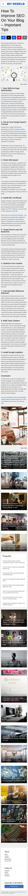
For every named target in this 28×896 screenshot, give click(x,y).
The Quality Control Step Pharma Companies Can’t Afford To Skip (14, 526)
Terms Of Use (8, 861)
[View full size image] (14, 74)
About (6, 854)
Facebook (7, 870)
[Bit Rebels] (15, 5)
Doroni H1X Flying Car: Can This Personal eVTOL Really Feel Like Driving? (14, 738)
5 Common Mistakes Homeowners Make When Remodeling (11, 758)
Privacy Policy (8, 859)
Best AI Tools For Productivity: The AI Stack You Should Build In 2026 (14, 642)
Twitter (6, 872)
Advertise (7, 857)
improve (5, 99)
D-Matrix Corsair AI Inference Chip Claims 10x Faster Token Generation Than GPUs (13, 698)
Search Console (20, 129)
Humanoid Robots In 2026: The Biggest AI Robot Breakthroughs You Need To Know (14, 622)
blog (9, 49)
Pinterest (7, 874)
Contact (6, 856)
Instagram (7, 875)
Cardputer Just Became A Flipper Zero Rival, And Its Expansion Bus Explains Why (14, 839)
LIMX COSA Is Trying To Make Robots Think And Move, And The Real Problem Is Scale (13, 663)
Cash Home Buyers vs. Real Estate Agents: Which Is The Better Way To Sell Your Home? (13, 547)
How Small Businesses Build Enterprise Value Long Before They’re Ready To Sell (13, 505)
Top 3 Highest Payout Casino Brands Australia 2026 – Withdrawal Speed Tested (14, 801)
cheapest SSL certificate (17, 217)
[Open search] (25, 3)
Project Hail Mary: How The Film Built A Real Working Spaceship (13, 820)
